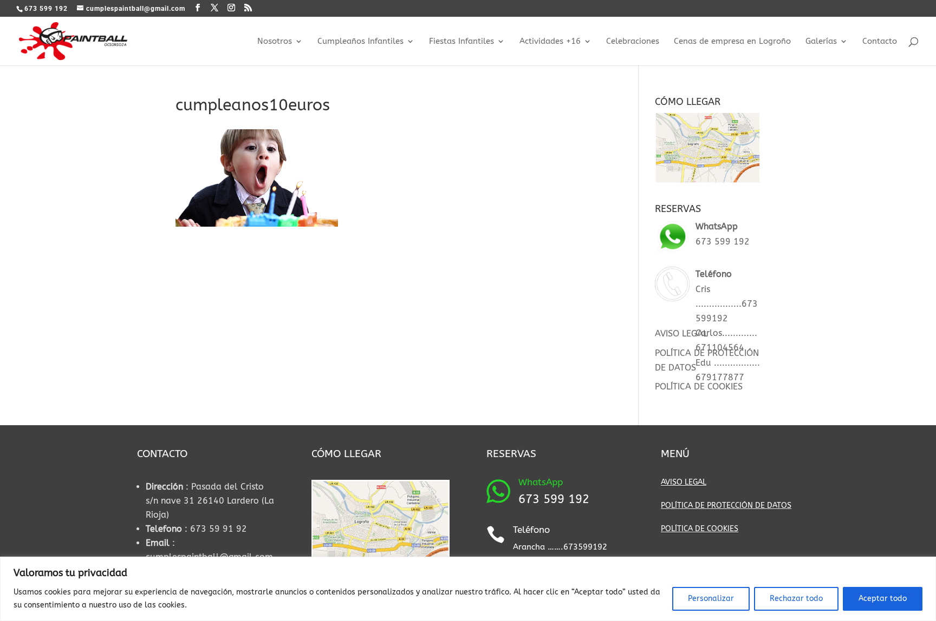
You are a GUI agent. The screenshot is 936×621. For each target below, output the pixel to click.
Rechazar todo (796, 598)
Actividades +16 (550, 41)
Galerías (821, 41)
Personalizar (711, 598)
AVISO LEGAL (681, 333)
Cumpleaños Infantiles (360, 41)
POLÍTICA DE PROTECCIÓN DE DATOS (726, 505)
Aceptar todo (883, 598)
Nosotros (274, 41)
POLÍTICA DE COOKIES (699, 386)
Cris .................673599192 (727, 303)
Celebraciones (632, 41)
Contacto (879, 41)
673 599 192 (723, 241)
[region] (468, 589)
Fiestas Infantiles (461, 41)
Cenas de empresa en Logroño (732, 41)
